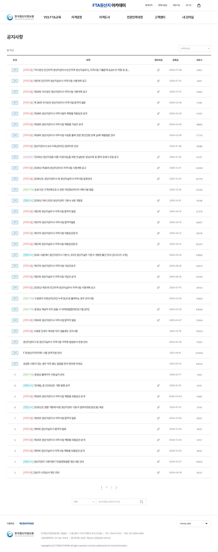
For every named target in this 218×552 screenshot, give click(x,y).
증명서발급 (162, 5)
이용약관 (10, 523)
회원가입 (176, 5)
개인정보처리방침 (26, 523)
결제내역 (148, 5)
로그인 (188, 5)
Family (185, 523)
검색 (142, 502)
